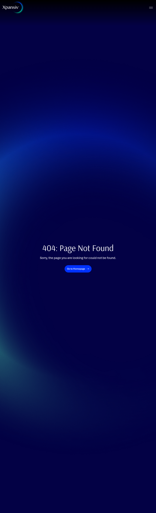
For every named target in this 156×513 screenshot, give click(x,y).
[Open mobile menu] (151, 7)
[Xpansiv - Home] (10, 7)
